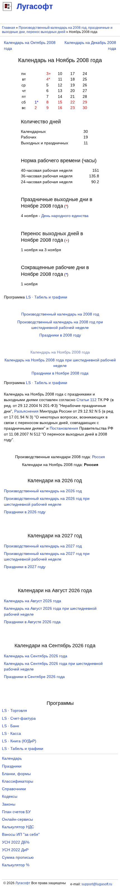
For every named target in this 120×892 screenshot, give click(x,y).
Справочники (14, 789)
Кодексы (9, 796)
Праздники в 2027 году (24, 567)
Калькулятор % (15, 865)
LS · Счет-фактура (19, 718)
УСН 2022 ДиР (15, 850)
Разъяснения (26, 411)
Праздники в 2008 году (60, 335)
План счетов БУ (16, 812)
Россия (98, 457)
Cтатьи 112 (86, 400)
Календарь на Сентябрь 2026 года (35, 656)
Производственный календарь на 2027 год (43, 546)
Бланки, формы (16, 774)
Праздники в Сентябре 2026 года (34, 677)
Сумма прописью (18, 857)
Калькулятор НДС (18, 827)
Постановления (64, 428)
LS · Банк (10, 726)
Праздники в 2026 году (24, 512)
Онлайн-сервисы (17, 819)
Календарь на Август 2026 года (32, 601)
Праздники (11, 766)
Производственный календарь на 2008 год (60, 314)
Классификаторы (17, 781)
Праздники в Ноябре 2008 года (60, 373)
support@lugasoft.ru (96, 884)
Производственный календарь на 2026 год (43, 491)
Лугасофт (22, 883)
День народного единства (64, 216)
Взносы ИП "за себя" (21, 834)
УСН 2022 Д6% (15, 842)
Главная (8, 28)
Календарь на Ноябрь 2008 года (60, 352)
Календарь (12, 758)
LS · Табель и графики (46, 297)
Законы (8, 804)
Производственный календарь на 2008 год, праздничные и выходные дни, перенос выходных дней (57, 30)
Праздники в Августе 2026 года (32, 622)
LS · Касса (11, 733)
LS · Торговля (14, 711)
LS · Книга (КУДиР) (19, 741)
